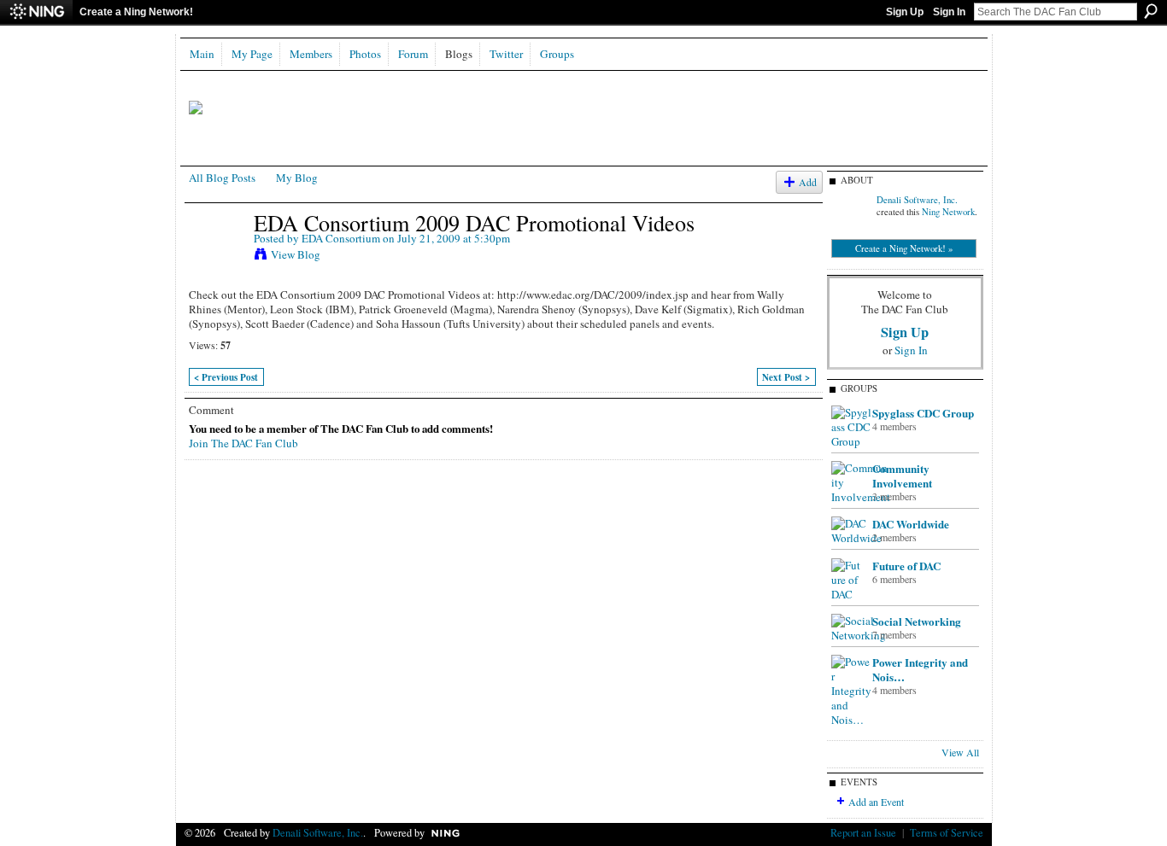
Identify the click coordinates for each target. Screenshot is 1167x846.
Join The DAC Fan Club (243, 443)
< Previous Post (226, 377)
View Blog (295, 254)
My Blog (297, 177)
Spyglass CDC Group (923, 413)
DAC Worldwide (910, 524)
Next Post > (786, 377)
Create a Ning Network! (136, 12)
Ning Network (948, 212)
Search (1151, 11)
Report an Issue (863, 832)
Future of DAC (906, 565)
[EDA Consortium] (216, 258)
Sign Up (905, 12)
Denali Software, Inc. (917, 200)
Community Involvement (902, 475)
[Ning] (36, 12)
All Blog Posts (222, 177)
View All (960, 752)
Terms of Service (946, 832)
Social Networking (916, 621)
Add (808, 182)
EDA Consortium (341, 238)
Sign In (949, 12)
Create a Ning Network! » (904, 248)
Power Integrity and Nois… (920, 669)
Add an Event (876, 801)
